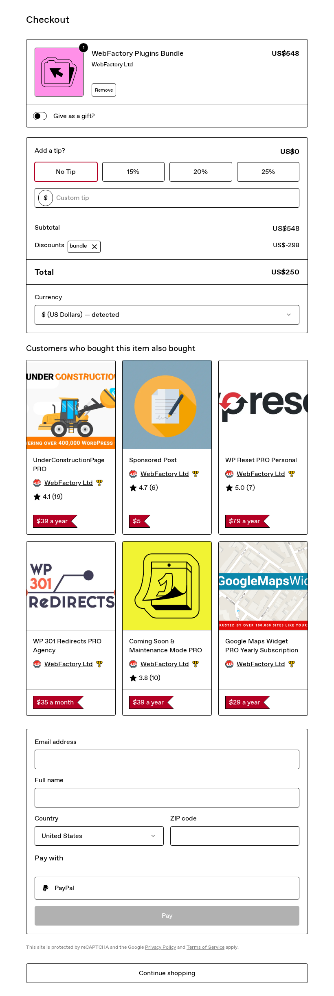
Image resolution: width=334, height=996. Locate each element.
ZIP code (183, 818)
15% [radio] (133, 172)
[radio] (167, 888)
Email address (56, 742)
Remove (104, 90)
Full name (49, 780)
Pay (167, 915)
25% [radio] (268, 172)
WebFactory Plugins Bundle (138, 53)
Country (46, 818)
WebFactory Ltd (112, 64)
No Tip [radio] (66, 172)
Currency (48, 297)
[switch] (40, 116)
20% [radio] (200, 172)
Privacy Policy (160, 947)
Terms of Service (205, 947)
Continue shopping (167, 973)
